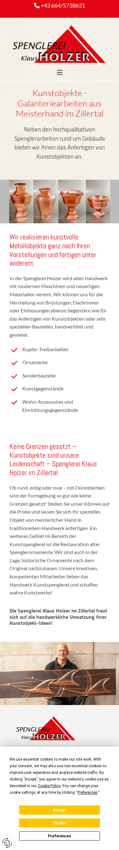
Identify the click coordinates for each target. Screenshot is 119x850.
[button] (59, 72)
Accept (59, 810)
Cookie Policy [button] (49, 786)
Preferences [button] (87, 792)
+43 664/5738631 (63, 5)
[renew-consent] (7, 843)
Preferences (59, 836)
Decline (59, 823)
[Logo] (59, 45)
